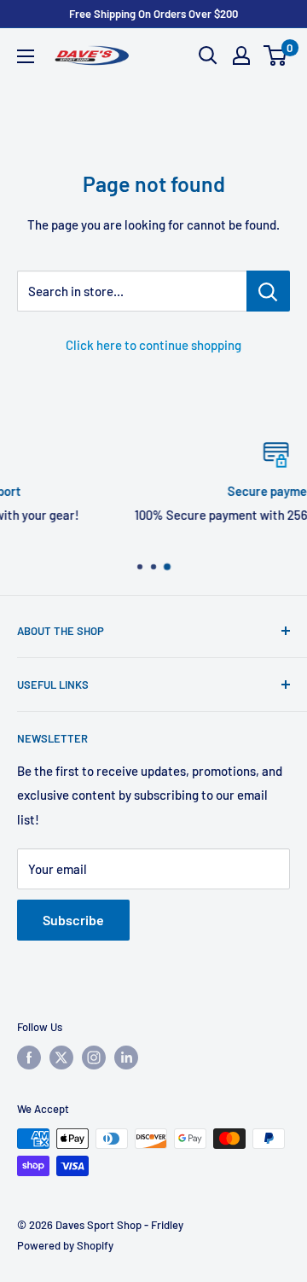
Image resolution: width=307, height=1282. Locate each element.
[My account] (241, 55)
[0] (276, 55)
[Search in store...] (268, 291)
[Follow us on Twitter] (61, 1057)
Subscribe (73, 920)
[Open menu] (25, 56)
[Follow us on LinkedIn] (126, 1057)
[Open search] (208, 55)
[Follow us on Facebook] (29, 1057)
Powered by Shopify (65, 1245)
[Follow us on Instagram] (94, 1057)
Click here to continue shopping (153, 345)
